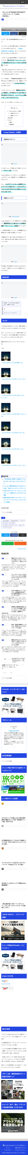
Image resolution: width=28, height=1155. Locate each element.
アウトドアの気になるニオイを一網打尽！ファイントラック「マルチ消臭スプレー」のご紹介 (14, 1036)
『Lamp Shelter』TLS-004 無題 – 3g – (12, 362)
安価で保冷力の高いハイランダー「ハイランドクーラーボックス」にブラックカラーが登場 (15, 500)
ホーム (7, 1148)
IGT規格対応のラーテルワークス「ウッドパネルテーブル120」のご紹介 (14, 1044)
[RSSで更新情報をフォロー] (20, 543)
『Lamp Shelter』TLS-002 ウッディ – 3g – (13, 379)
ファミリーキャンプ (7, 527)
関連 (11, 122)
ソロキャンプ (21, 525)
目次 (12, 108)
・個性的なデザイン (14, 113)
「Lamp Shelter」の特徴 (14, 111)
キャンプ (5, 523)
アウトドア (22, 520)
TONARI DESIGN (15, 216)
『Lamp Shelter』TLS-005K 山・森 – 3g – (13, 432)
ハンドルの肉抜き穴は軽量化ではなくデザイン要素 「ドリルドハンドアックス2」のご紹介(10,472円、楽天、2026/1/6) (14, 1051)
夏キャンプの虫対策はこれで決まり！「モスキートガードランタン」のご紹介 (14, 1066)
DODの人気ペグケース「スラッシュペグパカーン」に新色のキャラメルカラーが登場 (15, 493)
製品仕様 (10, 118)
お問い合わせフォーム (20, 1148)
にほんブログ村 (5, 984)
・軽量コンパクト (14, 115)
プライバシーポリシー (20, 1150)
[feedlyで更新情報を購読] (7, 543)
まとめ (10, 120)
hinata (15, 163)
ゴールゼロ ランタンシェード (9, 525)
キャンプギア (12, 523)
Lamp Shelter (5, 520)
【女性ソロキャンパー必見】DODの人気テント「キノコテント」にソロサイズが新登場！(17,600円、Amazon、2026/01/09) (13, 1059)
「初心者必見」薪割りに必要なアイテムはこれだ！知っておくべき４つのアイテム (15, 481)
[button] (25, 512)
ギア (4, 518)
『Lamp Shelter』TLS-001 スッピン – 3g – (13, 465)
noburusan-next (14, 731)
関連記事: (12, 124)
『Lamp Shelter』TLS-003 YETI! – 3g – (12, 449)
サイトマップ (7, 1150)
